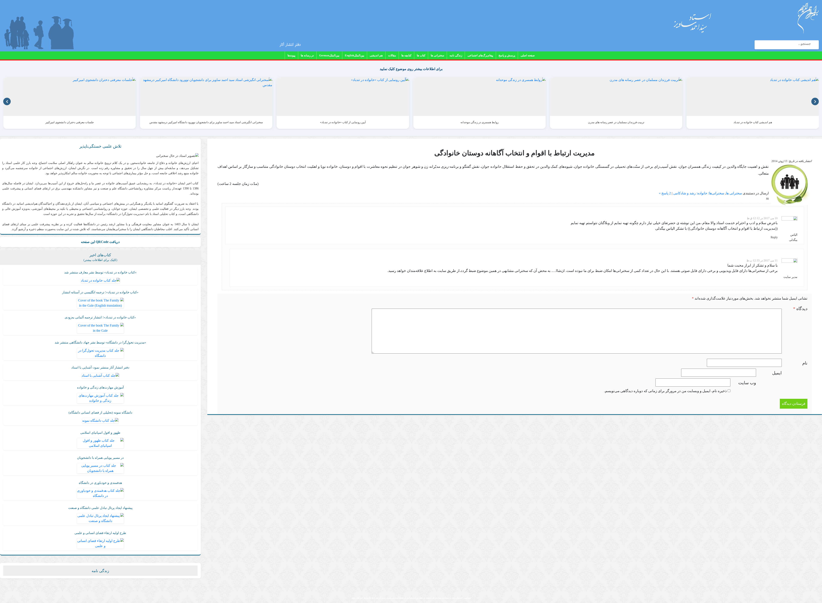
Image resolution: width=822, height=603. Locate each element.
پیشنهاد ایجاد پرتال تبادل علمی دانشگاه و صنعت (100, 508)
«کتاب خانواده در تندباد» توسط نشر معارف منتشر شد (100, 272)
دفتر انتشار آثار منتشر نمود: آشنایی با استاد (100, 367)
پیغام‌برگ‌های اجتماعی (480, 55)
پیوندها (291, 55)
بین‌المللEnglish (354, 55)
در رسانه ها (307, 55)
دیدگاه (800, 308)
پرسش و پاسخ (507, 55)
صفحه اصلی (528, 55)
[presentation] (7, 101)
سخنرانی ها (437, 55)
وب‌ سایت (747, 382)
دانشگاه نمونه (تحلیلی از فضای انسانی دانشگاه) (100, 412)
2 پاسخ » (665, 193)
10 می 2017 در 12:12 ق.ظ (762, 218)
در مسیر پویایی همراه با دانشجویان (100, 457)
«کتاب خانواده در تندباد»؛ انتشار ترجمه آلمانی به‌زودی (100, 317)
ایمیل (777, 372)
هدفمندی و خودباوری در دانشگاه (100, 482)
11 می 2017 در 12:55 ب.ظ (762, 260)
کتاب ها (421, 55)
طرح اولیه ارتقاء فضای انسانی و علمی (100, 533)
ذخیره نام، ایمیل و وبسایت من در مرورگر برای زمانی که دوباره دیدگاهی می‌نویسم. (665, 391)
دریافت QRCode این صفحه (100, 242)
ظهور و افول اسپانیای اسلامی (100, 432)
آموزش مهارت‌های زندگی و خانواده (100, 387)
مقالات (392, 55)
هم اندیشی (376, 55)
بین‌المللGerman (329, 55)
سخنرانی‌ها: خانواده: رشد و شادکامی (698, 193)
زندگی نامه (456, 55)
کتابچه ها (406, 55)
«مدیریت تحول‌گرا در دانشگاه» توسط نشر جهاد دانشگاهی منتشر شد (100, 342)
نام (804, 363)
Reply (774, 237)
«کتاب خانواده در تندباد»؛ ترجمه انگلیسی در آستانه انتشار (100, 292)
